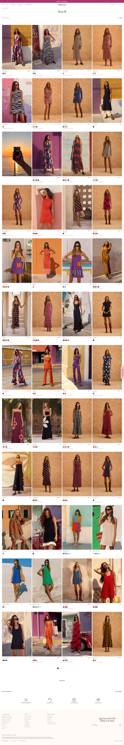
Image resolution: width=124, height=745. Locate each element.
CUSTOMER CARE (28, 4)
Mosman (26, 720)
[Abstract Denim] (63, 607)
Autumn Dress (66, 71)
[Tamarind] (63, 553)
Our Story (49, 716)
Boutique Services (6, 720)
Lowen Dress (35, 125)
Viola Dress (95, 338)
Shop (3, 4)
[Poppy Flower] (65, 607)
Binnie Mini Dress (6, 231)
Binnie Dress (35, 178)
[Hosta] (37, 500)
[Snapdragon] (97, 287)
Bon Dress (34, 285)
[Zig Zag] (93, 73)
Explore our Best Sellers (62, 1)
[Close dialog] (122, 358)
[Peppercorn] (37, 233)
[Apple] (33, 607)
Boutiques (20, 4)
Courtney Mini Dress (66, 605)
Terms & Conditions (22, 740)
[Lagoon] (67, 553)
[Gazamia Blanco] (35, 180)
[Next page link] (68, 668)
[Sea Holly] (35, 393)
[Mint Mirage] (68, 553)
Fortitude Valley (29, 716)
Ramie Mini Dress (66, 285)
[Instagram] (116, 741)
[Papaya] (33, 233)
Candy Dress (35, 231)
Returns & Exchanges (7, 717)
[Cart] (121, 5)
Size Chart (4, 723)
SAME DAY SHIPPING (6, 719)
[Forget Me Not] (3, 73)
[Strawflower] (35, 233)
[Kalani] (65, 553)
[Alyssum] (37, 660)
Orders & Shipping (6, 716)
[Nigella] (93, 393)
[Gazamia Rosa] (3, 447)
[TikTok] (121, 741)
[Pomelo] (5, 73)
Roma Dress (95, 391)
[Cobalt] (3, 607)
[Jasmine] (63, 447)
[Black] (93, 126)
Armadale (27, 725)
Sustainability (50, 722)
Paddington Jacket (6, 552)
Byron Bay (27, 722)
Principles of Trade (52, 723)
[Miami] (35, 660)
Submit (120, 724)
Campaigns (49, 717)
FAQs (3, 725)
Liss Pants (34, 391)
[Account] (120, 5)
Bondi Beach (28, 719)
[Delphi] (65, 287)
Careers (49, 719)
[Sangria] (6, 447)
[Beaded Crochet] (37, 126)
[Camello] (3, 553)
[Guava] (33, 287)
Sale (8, 4)
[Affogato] (65, 660)
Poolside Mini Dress (66, 552)
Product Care (5, 722)
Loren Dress (35, 658)
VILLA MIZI (49, 720)
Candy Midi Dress (36, 498)
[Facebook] (119, 741)
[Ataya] (3, 287)
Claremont (27, 723)
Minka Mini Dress (6, 125)
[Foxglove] (38, 180)
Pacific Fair (27, 717)
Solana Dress (5, 71)
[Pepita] (98, 287)
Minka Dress (65, 658)
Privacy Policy (14, 740)
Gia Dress (95, 285)
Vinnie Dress (95, 125)
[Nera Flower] (67, 607)
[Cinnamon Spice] (63, 73)
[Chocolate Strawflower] (37, 180)
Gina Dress (5, 445)
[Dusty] (35, 500)
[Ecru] (70, 553)
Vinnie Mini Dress (36, 552)
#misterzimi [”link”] (118, 691)
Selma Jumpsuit (5, 391)
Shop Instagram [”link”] (6, 691)
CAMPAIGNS (13, 4)
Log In (3, 728)
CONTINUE (104, 376)
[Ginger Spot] (93, 287)
